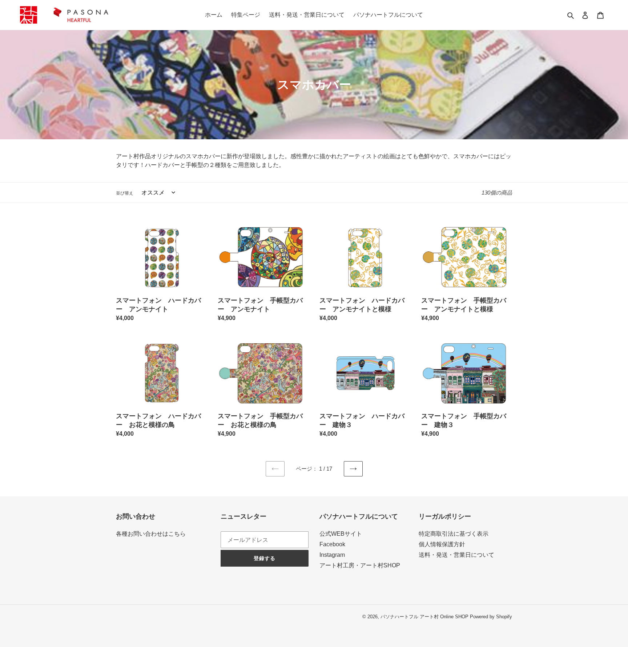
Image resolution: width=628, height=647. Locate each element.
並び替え (124, 193)
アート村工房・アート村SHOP (359, 565)
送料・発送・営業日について (456, 555)
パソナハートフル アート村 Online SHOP (424, 616)
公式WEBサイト (340, 534)
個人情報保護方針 (442, 544)
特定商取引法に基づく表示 (453, 534)
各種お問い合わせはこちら (151, 534)
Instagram (332, 555)
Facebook (332, 544)
